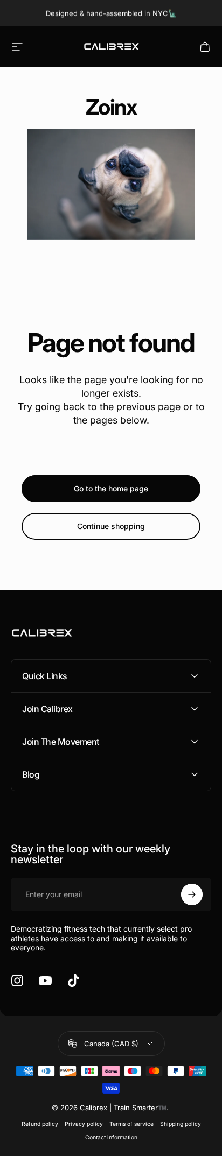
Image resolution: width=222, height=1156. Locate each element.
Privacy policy (84, 1123)
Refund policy (40, 1123)
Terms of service (131, 1123)
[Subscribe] (192, 894)
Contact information (111, 1137)
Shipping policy (180, 1123)
